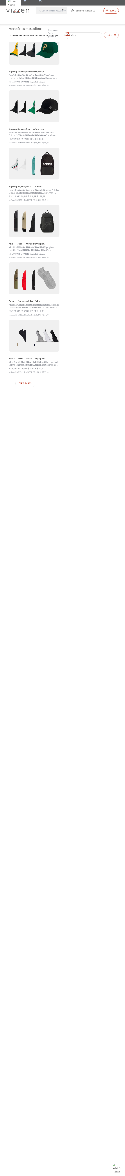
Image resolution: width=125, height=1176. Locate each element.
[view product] (47, 49)
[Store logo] (19, 11)
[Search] (64, 11)
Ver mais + (67, 35)
